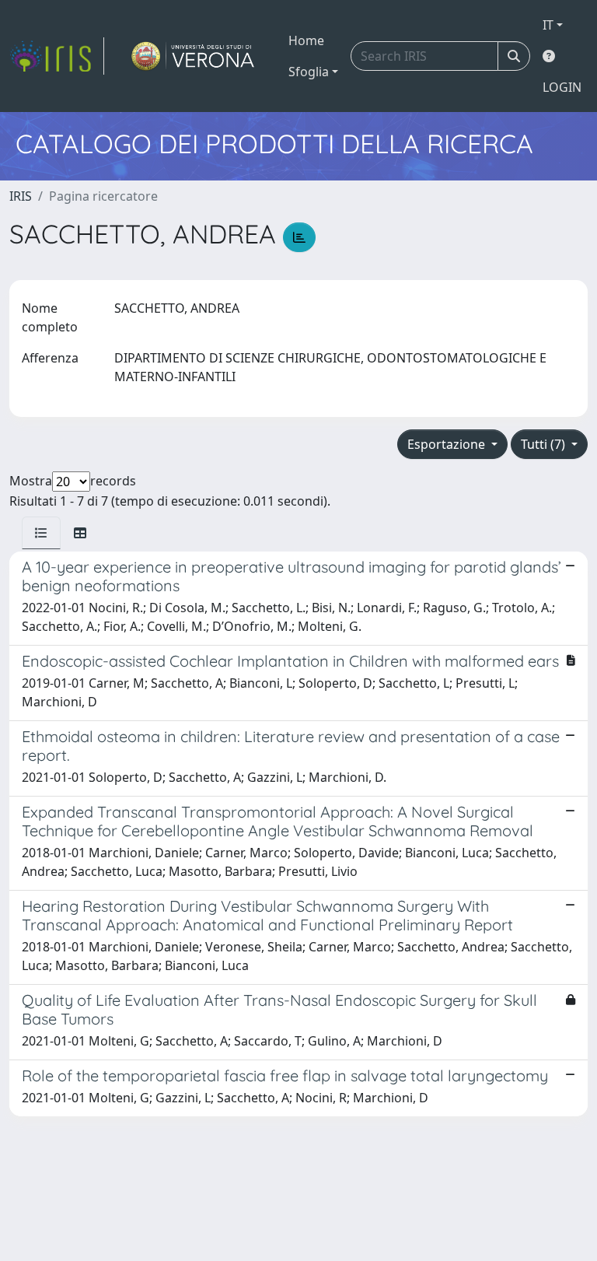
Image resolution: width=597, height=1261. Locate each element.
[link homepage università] (193, 56)
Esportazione (447, 444)
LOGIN (562, 87)
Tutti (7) (544, 444)
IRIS (20, 196)
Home (306, 40)
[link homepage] (56, 56)
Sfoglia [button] (308, 71)
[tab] (41, 533)
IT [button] (548, 24)
